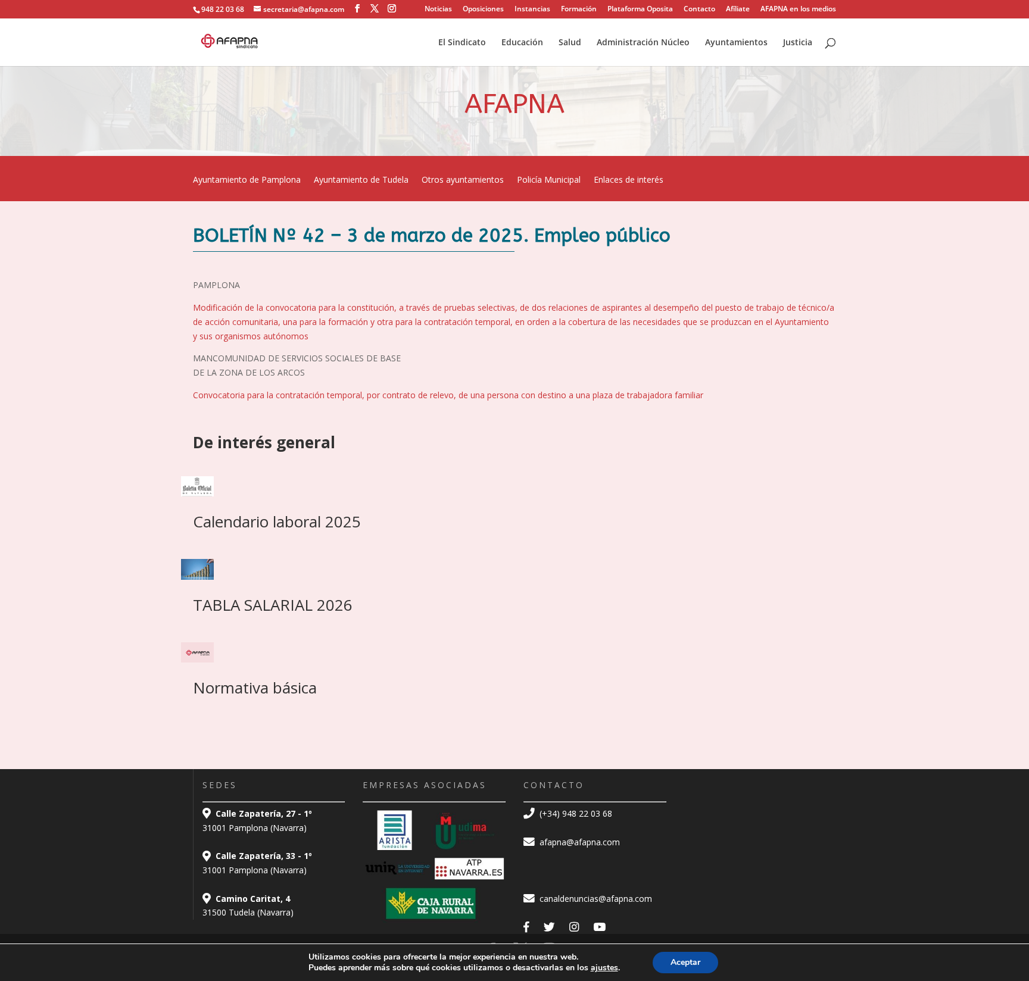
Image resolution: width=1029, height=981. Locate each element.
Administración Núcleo (643, 43)
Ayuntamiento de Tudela (361, 180)
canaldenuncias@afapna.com (594, 898)
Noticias (438, 9)
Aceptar (685, 962)
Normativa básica (255, 687)
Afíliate (738, 9)
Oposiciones (483, 9)
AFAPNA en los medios (798, 9)
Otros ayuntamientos (463, 180)
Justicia (797, 43)
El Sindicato (462, 43)
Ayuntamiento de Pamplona (247, 180)
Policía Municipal (549, 180)
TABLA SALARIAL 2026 (273, 605)
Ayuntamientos (736, 43)
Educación (522, 43)
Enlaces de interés (628, 180)
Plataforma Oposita (640, 9)
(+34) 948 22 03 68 (574, 813)
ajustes (604, 968)
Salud (570, 43)
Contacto (699, 9)
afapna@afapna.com (578, 842)
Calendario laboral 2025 (277, 521)
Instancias (532, 9)
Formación (579, 9)
